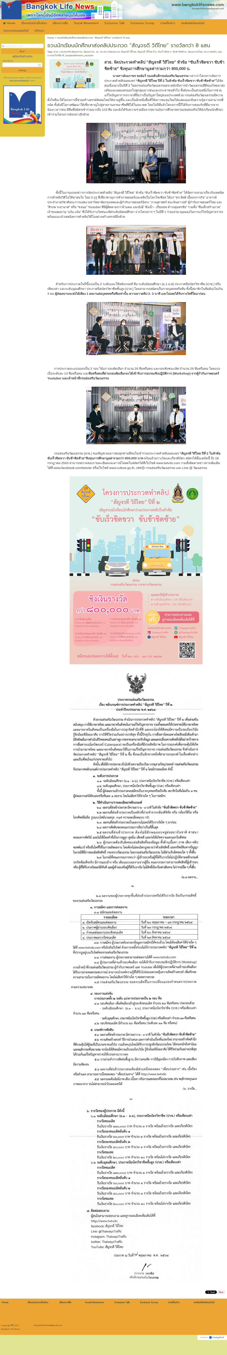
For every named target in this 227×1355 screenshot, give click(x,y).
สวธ (56, 51)
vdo (220, 51)
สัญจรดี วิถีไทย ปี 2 (147, 51)
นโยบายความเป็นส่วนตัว (19, 80)
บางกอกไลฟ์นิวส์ (55, 55)
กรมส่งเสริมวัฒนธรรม (70, 51)
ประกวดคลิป (210, 51)
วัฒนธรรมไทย (195, 51)
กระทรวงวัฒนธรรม (110, 51)
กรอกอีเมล (7, 61)
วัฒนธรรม (88, 51)
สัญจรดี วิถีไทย (128, 51)
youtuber (89, 55)
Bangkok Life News (10, 1329)
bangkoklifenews (74, 55)
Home (50, 38)
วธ (97, 51)
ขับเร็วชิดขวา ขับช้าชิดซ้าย (172, 51)
